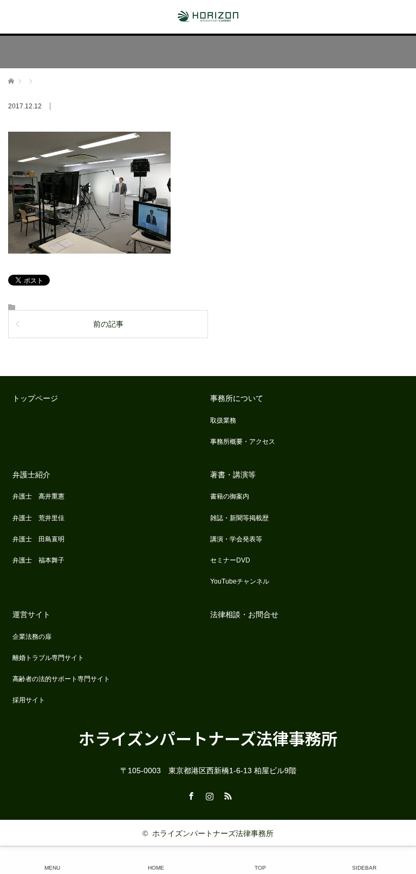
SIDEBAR (364, 868)
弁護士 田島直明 (38, 539)
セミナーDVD (230, 560)
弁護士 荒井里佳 (38, 518)
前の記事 (108, 324)
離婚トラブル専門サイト (48, 658)
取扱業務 (223, 420)
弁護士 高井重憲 (38, 496)
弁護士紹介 (31, 474)
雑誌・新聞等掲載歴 (239, 518)
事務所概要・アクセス (242, 441)
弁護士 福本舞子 (38, 560)
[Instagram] (208, 794)
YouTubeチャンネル (239, 581)
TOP (260, 868)
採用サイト (28, 700)
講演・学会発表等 (236, 539)
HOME (156, 868)
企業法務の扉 (31, 636)
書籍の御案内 (229, 496)
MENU (52, 868)
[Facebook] (189, 794)
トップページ (35, 398)
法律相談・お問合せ (244, 614)
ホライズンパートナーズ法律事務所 (208, 738)
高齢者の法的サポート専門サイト (61, 679)
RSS (226, 794)
